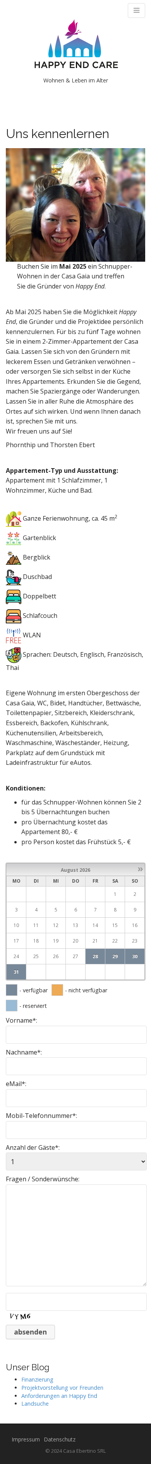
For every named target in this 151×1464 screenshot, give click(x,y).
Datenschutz (60, 1439)
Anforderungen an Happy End (59, 1395)
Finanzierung (37, 1379)
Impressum (26, 1439)
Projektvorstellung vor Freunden (62, 1387)
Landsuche (35, 1403)
